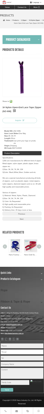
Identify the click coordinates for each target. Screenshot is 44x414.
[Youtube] (17, 339)
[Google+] (6, 339)
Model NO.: (9, 131)
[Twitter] (13, 339)
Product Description (12, 153)
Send (7, 390)
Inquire (18, 120)
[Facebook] (2, 339)
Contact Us (22, 7)
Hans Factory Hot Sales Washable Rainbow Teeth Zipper (14, 255)
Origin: (7, 146)
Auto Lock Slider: (11, 133)
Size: (6, 136)
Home (7, 7)
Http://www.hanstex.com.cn (14, 333)
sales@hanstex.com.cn (14, 325)
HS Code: (8, 148)
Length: (7, 138)
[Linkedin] (9, 339)
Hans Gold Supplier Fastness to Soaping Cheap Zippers (29, 255)
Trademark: (9, 141)
